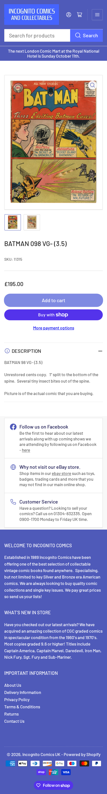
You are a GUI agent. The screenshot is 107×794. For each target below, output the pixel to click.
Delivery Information (22, 692)
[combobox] (53, 35)
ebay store (61, 473)
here (26, 449)
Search (90, 35)
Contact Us (14, 721)
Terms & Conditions (22, 706)
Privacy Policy (17, 699)
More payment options (53, 327)
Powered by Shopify (82, 754)
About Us (12, 685)
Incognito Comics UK (41, 754)
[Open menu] (97, 14)
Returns (11, 713)
